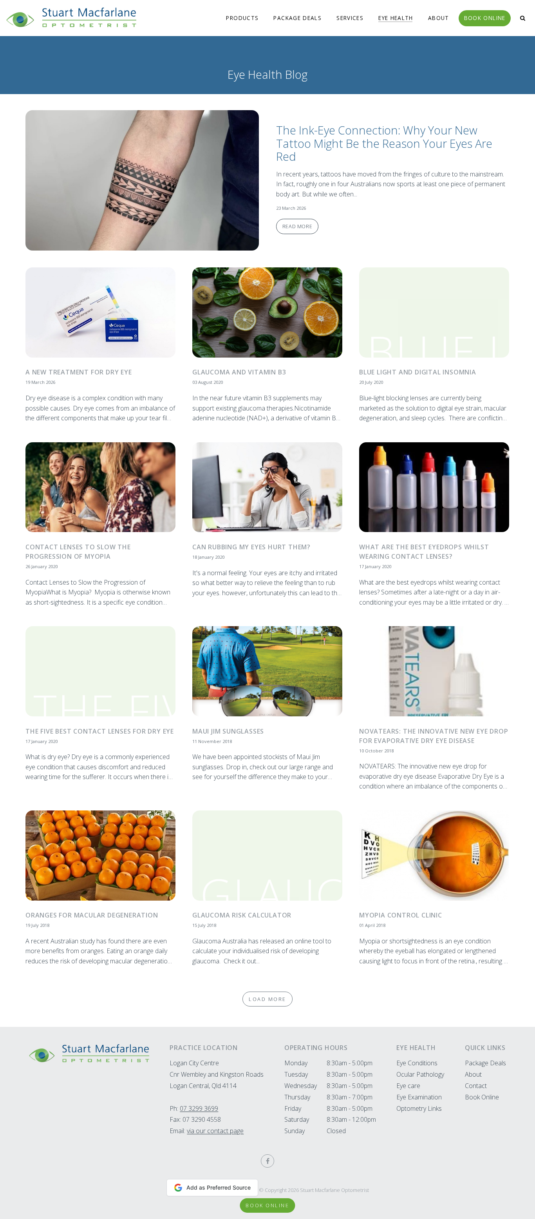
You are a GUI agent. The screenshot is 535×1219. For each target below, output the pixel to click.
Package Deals (297, 18)
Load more (267, 999)
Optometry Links (419, 1108)
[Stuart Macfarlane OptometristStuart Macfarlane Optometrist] (89, 1053)
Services (349, 18)
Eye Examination (419, 1097)
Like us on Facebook (267, 1161)
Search (523, 18)
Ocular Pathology (420, 1074)
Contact (476, 1085)
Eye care (408, 1085)
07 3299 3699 (199, 1108)
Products (242, 18)
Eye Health (395, 18)
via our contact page (215, 1130)
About (438, 18)
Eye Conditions (416, 1063)
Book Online (485, 18)
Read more (393, 180)
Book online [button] (267, 1205)
